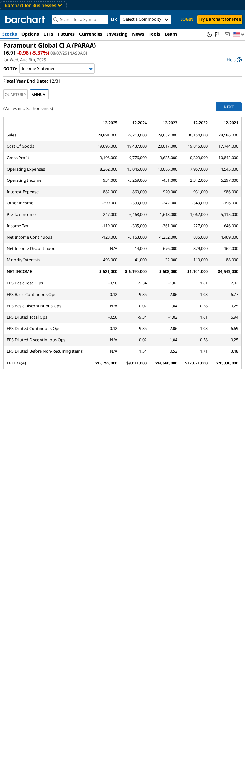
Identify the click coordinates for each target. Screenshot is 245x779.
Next (229, 107)
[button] (238, 35)
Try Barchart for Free (220, 19)
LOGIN (187, 19)
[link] (234, 60)
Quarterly (15, 94)
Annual (39, 94)
